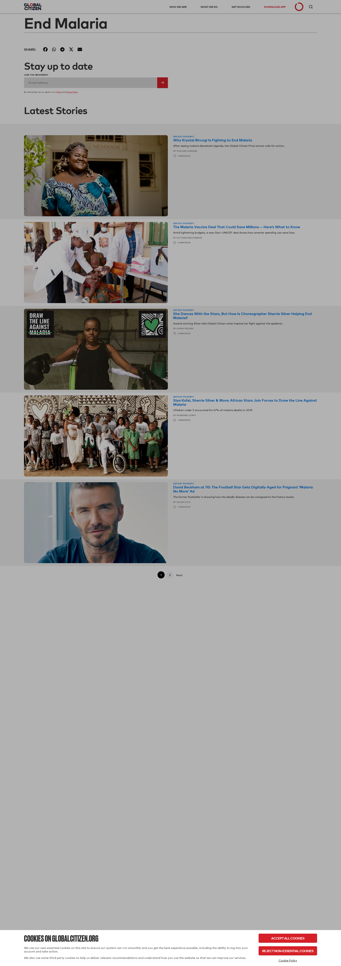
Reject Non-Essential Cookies (287, 951)
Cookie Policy (288, 960)
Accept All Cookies (287, 938)
